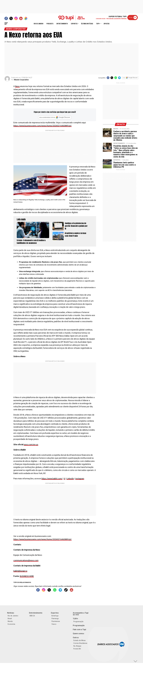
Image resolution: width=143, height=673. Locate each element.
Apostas (106, 23)
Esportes (74, 23)
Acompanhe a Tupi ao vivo (80, 614)
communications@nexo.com (25, 560)
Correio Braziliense (80, 643)
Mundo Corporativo (21, 80)
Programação (78, 622)
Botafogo (55, 616)
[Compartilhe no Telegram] (119, 78)
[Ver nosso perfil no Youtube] (71, 591)
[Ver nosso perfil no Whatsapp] (54, 591)
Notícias (10, 613)
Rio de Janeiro (38, 23)
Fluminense (56, 621)
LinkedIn (70, 478)
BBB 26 (32, 616)
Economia (11, 624)
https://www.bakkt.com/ (51, 478)
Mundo (10, 621)
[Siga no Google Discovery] (130, 79)
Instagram (79, 478)
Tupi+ (98, 23)
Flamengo (55, 619)
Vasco (54, 624)
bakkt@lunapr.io (20, 571)
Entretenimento (62, 23)
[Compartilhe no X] (111, 78)
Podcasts (49, 23)
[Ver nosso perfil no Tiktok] (66, 591)
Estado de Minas (79, 640)
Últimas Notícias (87, 23)
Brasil (10, 619)
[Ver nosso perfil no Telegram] (60, 591)
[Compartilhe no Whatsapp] (115, 78)
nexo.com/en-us (31, 444)
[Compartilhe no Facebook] (108, 78)
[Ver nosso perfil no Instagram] (43, 591)
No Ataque (77, 646)
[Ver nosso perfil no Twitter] (49, 591)
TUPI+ (75, 619)
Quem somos (78, 633)
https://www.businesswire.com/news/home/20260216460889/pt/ (42, 126)
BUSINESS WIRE (27, 576)
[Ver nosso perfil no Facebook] (38, 591)
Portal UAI (77, 649)
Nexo (17, 86)
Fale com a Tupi (79, 629)
